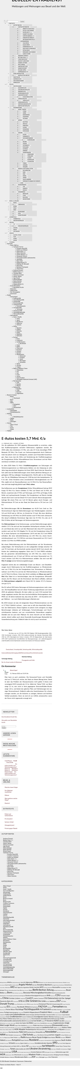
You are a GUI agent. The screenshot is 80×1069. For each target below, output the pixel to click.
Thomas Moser (59, 1046)
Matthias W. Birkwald (29, 48)
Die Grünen (32, 1001)
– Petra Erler (9, 871)
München (6, 1032)
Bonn (15, 206)
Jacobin (61, 1021)
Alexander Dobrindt (52, 982)
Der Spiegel (66, 998)
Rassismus (29, 1037)
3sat (22, 982)
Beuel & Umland (14, 201)
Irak (24, 174)
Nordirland (31, 140)
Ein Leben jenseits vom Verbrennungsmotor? (11, 765)
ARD (12, 987)
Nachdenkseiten (14, 1032)
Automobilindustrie (7, 653)
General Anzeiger (29, 1014)
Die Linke (42, 1001)
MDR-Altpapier (19, 1029)
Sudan (25, 127)
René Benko (63, 1037)
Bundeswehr (43, 995)
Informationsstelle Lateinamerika (25, 257)
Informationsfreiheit (9, 920)
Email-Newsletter (18, 73)
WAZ (67, 1052)
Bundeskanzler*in (3, 995)
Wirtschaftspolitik (24, 105)
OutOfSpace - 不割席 (11, 761)
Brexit (53, 993)
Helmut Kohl (15, 1018)
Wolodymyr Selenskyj (9, 1057)
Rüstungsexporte (42, 1040)
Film (14, 236)
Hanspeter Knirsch (28, 37)
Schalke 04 (2, 1043)
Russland (26, 147)
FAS (31, 1007)
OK (1, 1068)
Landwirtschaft (23, 95)
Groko (8, 1016)
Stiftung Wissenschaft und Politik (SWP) (10, 1046)
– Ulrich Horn (10, 874)
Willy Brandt (17, 1054)
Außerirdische (7, 895)
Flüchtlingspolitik (31, 1009)
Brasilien (25, 193)
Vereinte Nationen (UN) (38, 1052)
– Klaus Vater (10, 866)
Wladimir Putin (34, 1055)
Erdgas (64, 1004)
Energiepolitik (17, 653)
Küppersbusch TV (28, 46)
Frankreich (26, 136)
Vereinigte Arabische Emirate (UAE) (26, 379)
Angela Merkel (25, 985)
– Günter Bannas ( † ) (12, 860)
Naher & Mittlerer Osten (25, 168)
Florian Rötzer (10, 1009)
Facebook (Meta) (23, 1007)
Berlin (36, 990)
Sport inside (60, 1043)
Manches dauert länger (11, 787)
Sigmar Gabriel (24, 1043)
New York (59, 1032)
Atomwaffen (56, 987)
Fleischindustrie (28, 97)
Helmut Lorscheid (23, 61)
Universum (6, 962)
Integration (6, 923)
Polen (24, 134)
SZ (27, 1046)
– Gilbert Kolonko (11, 876)
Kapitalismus (24, 1025)
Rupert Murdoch (25, 1040)
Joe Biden (29, 1023)
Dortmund (19, 1004)
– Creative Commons (12, 855)
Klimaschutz (48, 1025)
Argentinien (26, 199)
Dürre (28, 1004)
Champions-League (65, 995)
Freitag (6, 1012)
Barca (21, 990)
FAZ (40, 1006)
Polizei (15, 1037)
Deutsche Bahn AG (6, 1001)
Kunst (15, 238)
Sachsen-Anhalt (9, 822)
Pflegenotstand (7, 1037)
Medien (11, 222)
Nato (21, 1032)
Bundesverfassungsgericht (33, 995)
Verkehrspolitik (23, 102)
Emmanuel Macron (45, 1004)
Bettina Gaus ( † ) (23, 57)
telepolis (50, 1046)
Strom (32, 653)
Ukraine (25, 165)
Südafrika (26, 129)
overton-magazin (54, 1035)
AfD (24, 982)
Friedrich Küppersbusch (32, 1012)
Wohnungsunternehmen (48, 1054)
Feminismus (49, 1007)
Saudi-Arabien (27, 179)
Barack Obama (17, 990)
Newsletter (6, 940)
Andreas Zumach (23, 55)
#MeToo (9, 982)
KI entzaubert (8, 819)
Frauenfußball (64, 1009)
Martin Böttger (23, 66)
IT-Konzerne (49, 1021)
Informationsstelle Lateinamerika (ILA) (12, 1021)
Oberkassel (21, 204)
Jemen (24, 177)
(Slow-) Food (17, 235)
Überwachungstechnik (9, 958)
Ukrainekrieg (44, 1049)
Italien (25, 143)
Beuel (15, 202)
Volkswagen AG (48, 1052)
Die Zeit (47, 1001)
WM (42, 1054)
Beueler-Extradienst (10, 1061)
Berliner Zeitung (46, 990)
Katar (35, 1025)
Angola (25, 123)
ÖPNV (49, 1057)
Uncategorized (7, 961)
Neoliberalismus (31, 1032)
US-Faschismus (7, 964)
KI (44, 1025)
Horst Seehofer (36, 1018)
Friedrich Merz (46, 1012)
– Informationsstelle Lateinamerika (16, 863)
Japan (24, 113)
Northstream (68, 1032)
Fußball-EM (2, 1014)
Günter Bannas (49, 1017)
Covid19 (29, 998)
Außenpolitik (22, 88)
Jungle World (9, 1025)
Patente (70, 1035)
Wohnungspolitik (8, 970)
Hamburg (56, 1016)
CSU (46, 998)
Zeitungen (16, 231)
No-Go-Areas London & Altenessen (12, 660)
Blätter (2, 993)
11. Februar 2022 (7, 443)
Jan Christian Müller (9, 1023)
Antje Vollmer (2, 987)
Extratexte (6, 911)
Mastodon (16, 77)
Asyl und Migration (8, 890)
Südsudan (26, 131)
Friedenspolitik (20, 1012)
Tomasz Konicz (7, 1049)
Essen (5, 1007)
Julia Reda (26, 43)
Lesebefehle (12, 217)
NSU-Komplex (9, 1035)
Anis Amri (34, 985)
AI (39, 982)
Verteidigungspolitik (24, 104)
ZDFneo (37, 1057)
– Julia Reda (9, 865)
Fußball (12, 242)
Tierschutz (26, 100)
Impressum (16, 82)
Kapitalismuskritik (8, 926)
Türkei (25, 163)
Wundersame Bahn (21, 1057)
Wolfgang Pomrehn (59, 1054)
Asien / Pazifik (22, 109)
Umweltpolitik (22, 98)
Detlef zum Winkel (28, 30)
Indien (62, 1018)
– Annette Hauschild (12, 854)
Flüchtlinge (19, 1009)
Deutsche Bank (15, 1001)
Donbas (15, 1004)
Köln (14, 208)
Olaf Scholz (28, 1035)
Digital (15, 227)
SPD (55, 1043)
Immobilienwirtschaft (47, 1018)
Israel (24, 175)
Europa (20, 132)
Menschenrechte (41, 1029)
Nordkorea (26, 114)
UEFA (27, 1049)
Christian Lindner (14, 998)
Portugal (18, 1037)
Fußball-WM (9, 1014)
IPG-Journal (28, 1021)
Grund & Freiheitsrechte (28, 1016)
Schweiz (25, 149)
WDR (2, 1055)
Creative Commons (8, 903)
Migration (62, 1029)
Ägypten (25, 122)
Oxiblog (62, 1035)
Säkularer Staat (7, 951)
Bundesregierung (10, 995)
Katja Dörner (40, 1025)
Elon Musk (36, 1004)
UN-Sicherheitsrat (63, 1049)
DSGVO (25, 1004)
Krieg (22, 1027)
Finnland (30, 156)
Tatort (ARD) (39, 1046)
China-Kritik (9, 762)
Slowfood (32, 1043)
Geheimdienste (19, 1014)
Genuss (11, 233)
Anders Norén (11, 1064)
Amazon (64, 982)
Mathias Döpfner (8, 1029)
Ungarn (25, 166)
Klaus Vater (26, 45)
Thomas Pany (66, 1046)
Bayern (30, 990)
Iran (24, 172)
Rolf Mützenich (9, 1040)
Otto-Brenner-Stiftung (42, 1035)
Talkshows (34, 1046)
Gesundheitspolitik (24, 89)
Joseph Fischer (37, 1023)
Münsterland (22, 215)
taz (43, 1046)
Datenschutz (17, 79)
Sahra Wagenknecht (56, 1040)
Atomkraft (50, 987)
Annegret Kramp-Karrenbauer (58, 985)
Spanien (25, 150)
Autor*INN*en (17, 25)
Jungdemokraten (58, 1023)
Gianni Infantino (58, 1014)
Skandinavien (27, 152)
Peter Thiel (2, 1037)
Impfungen (57, 1018)
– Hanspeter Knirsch (12, 862)
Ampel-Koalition (8, 985)
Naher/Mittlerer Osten (9, 939)
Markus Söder (66, 1027)
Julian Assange (50, 1023)
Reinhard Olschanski (29, 52)
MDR (13, 1029)
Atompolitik (6, 892)
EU (8, 1006)
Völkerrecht (53, 1052)
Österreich (26, 145)
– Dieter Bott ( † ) (11, 859)
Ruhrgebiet (21, 211)
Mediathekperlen (18, 220)
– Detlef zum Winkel (12, 857)
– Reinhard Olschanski (12, 873)
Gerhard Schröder (40, 1014)
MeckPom (15, 768)
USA (24, 186)
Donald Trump (7, 1004)
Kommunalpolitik (23, 93)
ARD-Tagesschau (19, 987)
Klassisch (7, 803)
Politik (11, 84)
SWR (20, 1046)
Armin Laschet (34, 987)
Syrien (24, 1046)
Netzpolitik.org (40, 1032)
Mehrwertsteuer (25, 653)
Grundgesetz (38, 1017)
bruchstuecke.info (60, 993)
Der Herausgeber (18, 80)
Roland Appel (22, 70)
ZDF (34, 1057)
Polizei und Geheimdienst (9, 814)
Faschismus (35, 1007)
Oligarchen (35, 1035)
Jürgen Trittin (18, 1025)
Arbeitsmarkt (7, 987)
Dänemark (31, 154)
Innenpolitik (22, 91)
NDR (25, 1032)
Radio (15, 229)
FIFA (65, 1007)
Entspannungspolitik (57, 1004)
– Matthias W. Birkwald (13, 870)
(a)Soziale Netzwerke (16, 982)
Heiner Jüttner (22, 62)
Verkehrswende (38, 653)
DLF (59, 1001)
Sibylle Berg (17, 1043)
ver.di (19, 1052)
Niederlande (63, 1032)
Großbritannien (28, 138)
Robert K (7, 768)
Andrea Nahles (15, 985)
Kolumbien (2, 1027)
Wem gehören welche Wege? (11, 799)
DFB (20, 1001)
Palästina (66, 1035)
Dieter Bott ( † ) (27, 32)
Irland (25, 141)
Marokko (25, 125)
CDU (57, 995)
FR (41, 1009)
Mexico (25, 190)
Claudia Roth (22, 998)
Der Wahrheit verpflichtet (8, 791)
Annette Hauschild (28, 28)
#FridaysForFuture (3, 982)
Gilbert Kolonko (28, 34)
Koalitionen (65, 1025)
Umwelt (58, 1049)
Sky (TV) (29, 1043)
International (17, 107)
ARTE (42, 987)
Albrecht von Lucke (43, 982)
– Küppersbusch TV (12, 868)
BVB (48, 995)
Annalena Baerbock (44, 985)
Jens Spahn (23, 1023)
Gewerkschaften (50, 1014)
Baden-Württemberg (10, 990)
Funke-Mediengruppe (56, 1012)
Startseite (12, 23)
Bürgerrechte (7, 901)
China (24, 111)
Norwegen (31, 159)
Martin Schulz (2, 1029)
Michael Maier (51, 1029)
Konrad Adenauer (18, 1027)
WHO (13, 1054)
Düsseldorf (32, 1004)
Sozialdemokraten (40, 1043)
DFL (23, 1001)
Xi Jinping (29, 1057)
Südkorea (26, 116)
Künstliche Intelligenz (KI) (36, 1027)
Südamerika (21, 192)
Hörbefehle (16, 218)
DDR (60, 998)
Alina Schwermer (59, 982)
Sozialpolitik (6, 953)
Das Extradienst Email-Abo (9, 717)
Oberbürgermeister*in (17, 1035)
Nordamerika (22, 184)
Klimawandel (57, 1025)
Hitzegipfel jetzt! (9, 825)
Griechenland (3, 1016)
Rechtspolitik (7, 948)
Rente (58, 1037)
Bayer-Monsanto (26, 990)
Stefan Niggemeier (66, 1043)
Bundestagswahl (22, 995)
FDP (45, 1007)
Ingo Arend (21, 64)
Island (29, 157)
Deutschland (17, 86)
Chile (24, 195)
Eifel (19, 213)
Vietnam (25, 118)
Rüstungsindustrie (48, 1040)
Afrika (20, 120)
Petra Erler (26, 50)
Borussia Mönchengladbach (34, 993)
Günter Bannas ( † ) (28, 36)
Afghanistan (26, 170)
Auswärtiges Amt (64, 987)
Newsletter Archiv (23, 75)
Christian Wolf (22, 59)
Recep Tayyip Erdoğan (40, 1037)
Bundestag (16, 995)
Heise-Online (7, 1018)
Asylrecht (46, 987)
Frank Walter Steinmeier (56, 1009)
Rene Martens (51, 1037)
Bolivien (25, 197)
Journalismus (43, 1023)
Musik (15, 240)
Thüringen (2, 1049)
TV (14, 224)
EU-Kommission (13, 1007)
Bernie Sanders (63, 990)
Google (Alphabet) (66, 1014)
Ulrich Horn (26, 53)
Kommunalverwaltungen (9, 1027)
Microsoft (56, 1029)
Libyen (55, 1027)
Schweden (31, 161)
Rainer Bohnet (22, 68)
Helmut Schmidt (23, 1018)
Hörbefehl (6, 919)
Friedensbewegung (13, 1012)
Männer (7, 795)
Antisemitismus (68, 985)
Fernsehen (57, 1006)
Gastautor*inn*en (23, 27)
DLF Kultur (63, 1001)
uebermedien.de (20, 1049)
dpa (23, 1004)
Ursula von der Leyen (5, 1052)
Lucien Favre (59, 1027)
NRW (14, 209)
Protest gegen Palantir (11, 828)
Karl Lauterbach (30, 1025)
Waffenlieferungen (61, 1052)
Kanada (25, 188)
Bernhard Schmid (57, 990)
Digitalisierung (53, 1001)
